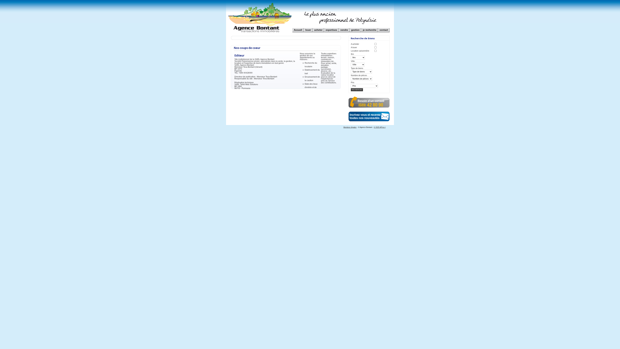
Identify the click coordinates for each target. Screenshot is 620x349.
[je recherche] (369, 27)
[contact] (384, 27)
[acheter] (318, 27)
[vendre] (344, 27)
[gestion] (355, 27)
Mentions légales (349, 127)
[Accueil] (298, 27)
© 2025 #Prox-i (380, 127)
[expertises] (331, 27)
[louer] (308, 27)
